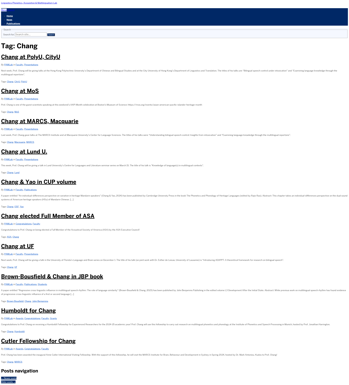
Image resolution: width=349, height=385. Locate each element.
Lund (16, 172)
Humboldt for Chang (28, 310)
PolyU (24, 81)
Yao (22, 206)
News (9, 19)
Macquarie (19, 142)
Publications (13, 23)
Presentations (31, 64)
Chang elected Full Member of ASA (47, 215)
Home (10, 16)
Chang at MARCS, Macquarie (39, 121)
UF (15, 267)
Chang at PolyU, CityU (30, 56)
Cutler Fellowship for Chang (38, 341)
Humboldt (19, 331)
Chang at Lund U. (24, 151)
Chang (10, 81)
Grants (53, 318)
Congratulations (24, 223)
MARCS (30, 142)
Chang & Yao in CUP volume (38, 181)
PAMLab (8, 64)
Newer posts (8, 378)
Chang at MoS (20, 90)
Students (42, 284)
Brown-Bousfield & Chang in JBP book (52, 276)
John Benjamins (40, 301)
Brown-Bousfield (15, 301)
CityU (17, 81)
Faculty (19, 64)
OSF (16, 206)
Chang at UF (17, 246)
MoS (16, 111)
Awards (19, 318)
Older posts (8, 382)
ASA (9, 236)
